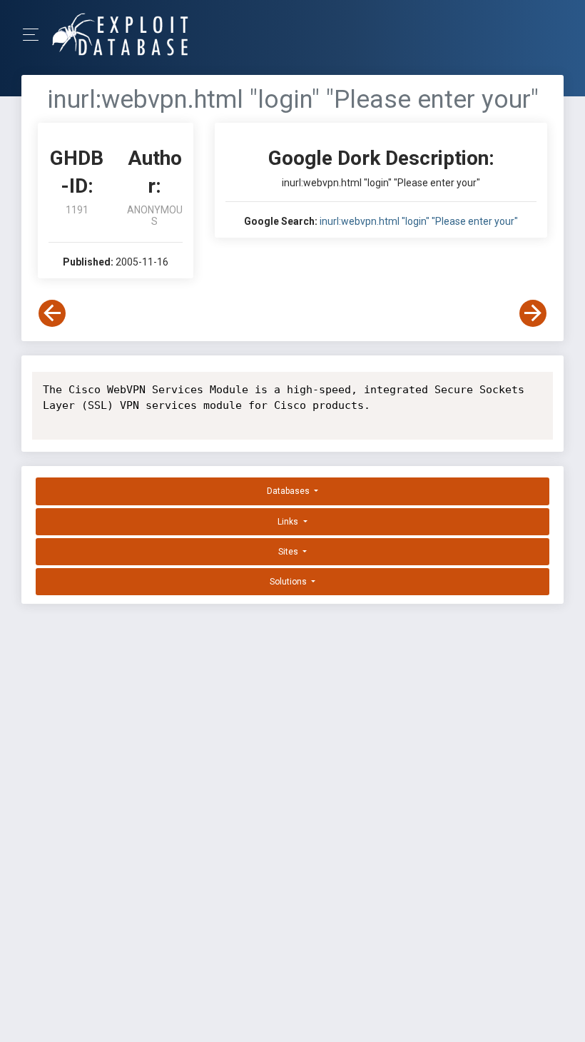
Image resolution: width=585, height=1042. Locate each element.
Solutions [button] (289, 582)
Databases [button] (289, 491)
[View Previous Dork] (52, 313)
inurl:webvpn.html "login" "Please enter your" (419, 221)
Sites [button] (289, 552)
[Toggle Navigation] (35, 34)
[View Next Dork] (532, 313)
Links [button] (289, 522)
